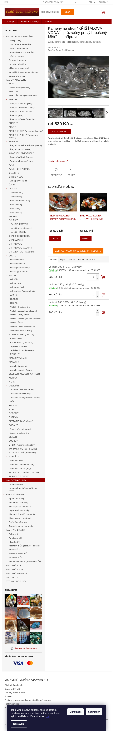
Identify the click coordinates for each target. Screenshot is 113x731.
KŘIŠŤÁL (13, 303)
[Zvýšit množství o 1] (97, 275)
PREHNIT (13, 405)
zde (47, 716)
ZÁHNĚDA (14, 456)
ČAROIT (13, 185)
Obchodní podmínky (53, 2)
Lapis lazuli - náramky (19, 510)
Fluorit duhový (16, 192)
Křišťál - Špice (16, 322)
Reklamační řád (12, 704)
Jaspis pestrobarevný (20, 267)
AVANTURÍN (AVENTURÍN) (21, 153)
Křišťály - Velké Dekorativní (22, 326)
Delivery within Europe (15, 692)
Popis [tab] (62, 259)
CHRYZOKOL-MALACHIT (21, 248)
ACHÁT (12, 83)
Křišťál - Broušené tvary (21, 307)
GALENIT (13, 220)
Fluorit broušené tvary (20, 200)
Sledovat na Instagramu (25, 648)
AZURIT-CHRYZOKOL (19, 169)
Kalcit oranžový (17, 287)
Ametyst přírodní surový (21, 111)
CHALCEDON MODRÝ (19, 236)
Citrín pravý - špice (18, 181)
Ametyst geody (17, 115)
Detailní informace (56, 161)
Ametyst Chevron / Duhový (22, 107)
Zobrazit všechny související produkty (78, 251)
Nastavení (18, 724)
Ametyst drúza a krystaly (21, 103)
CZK (91, 2)
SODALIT (13, 425)
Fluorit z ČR (14, 542)
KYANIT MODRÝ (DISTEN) (21, 334)
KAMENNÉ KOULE (15, 569)
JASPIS (12, 256)
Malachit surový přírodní (21, 370)
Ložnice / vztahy (16, 56)
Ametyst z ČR (15, 538)
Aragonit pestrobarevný (20, 149)
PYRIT (12, 409)
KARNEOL (14, 295)
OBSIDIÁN (14, 386)
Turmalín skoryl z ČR (18, 553)
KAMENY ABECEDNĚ (16, 80)
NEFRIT (12, 382)
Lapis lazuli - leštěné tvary (22, 350)
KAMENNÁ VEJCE (14, 565)
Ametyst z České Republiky (22, 119)
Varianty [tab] (53, 259)
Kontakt (8, 696)
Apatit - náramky (16, 498)
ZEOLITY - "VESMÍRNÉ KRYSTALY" (26, 472)
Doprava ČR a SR (13, 689)
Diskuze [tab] (71, 259)
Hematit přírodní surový (21, 228)
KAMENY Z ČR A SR (15, 530)
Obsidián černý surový (20, 393)
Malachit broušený (18, 366)
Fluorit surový (16, 204)
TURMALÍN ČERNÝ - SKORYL (23, 449)
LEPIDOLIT (14, 354)
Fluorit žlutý (15, 208)
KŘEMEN (13, 299)
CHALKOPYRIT (16, 240)
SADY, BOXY (12, 577)
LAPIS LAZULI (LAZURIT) (21, 342)
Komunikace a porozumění (21, 52)
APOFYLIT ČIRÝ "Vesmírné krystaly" (26, 131)
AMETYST (14, 99)
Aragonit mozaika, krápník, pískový (26, 145)
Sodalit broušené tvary (20, 433)
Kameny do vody (17, 484)
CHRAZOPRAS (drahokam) (22, 252)
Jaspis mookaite (17, 263)
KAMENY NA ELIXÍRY (16, 480)
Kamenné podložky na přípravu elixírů (23, 489)
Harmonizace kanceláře (20, 44)
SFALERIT (14, 437)
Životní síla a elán (17, 76)
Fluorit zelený (16, 196)
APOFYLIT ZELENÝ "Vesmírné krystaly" (23, 136)
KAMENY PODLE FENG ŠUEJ (20, 36)
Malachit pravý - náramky (21, 518)
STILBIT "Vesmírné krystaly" (22, 445)
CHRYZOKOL (15, 244)
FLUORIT (13, 188)
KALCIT (12, 275)
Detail (55, 238)
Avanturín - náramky (18, 502)
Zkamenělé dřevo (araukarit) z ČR (25, 561)
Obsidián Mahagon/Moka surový (25, 397)
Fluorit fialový (16, 212)
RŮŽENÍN (13, 417)
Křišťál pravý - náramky (20, 506)
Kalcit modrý (15, 283)
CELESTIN (14, 173)
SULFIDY (13, 441)
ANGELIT (13, 123)
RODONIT (14, 413)
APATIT (12, 127)
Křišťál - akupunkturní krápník (23, 311)
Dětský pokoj (15, 40)
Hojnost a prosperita (18, 48)
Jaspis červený (17, 259)
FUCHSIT (13, 216)
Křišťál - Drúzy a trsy (19, 315)
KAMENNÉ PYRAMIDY (16, 573)
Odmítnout (75, 712)
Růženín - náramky (18, 522)
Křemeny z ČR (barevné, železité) (24, 546)
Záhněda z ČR (16, 557)
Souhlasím (94, 712)
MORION (13, 378)
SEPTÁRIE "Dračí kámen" (21, 421)
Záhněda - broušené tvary (22, 464)
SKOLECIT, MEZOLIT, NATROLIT (24, 374)
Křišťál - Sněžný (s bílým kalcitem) (25, 318)
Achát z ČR (14, 534)
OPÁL (11, 401)
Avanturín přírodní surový (21, 157)
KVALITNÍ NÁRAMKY (16, 494)
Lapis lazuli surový (18, 346)
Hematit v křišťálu (18, 232)
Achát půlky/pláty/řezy (20, 87)
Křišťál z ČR (14, 550)
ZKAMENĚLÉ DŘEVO (19, 476)
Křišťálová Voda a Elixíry (21, 330)
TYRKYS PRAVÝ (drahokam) (22, 452)
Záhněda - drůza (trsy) (20, 468)
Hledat (68, 12)
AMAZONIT (14, 91)
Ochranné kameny (17, 60)
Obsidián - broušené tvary (22, 390)
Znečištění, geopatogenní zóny (23, 72)
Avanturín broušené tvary (21, 161)
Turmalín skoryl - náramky (21, 526)
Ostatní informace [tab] (86, 259)
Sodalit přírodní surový (20, 429)
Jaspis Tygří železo (19, 271)
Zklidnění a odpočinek (19, 68)
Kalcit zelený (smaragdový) (22, 291)
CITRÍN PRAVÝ (16, 177)
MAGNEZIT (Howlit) (18, 358)
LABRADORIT (15, 338)
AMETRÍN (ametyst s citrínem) (23, 95)
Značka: (61, 50)
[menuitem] (9, 21)
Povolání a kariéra (17, 64)
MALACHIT (14, 362)
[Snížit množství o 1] (97, 278)
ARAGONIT (14, 141)
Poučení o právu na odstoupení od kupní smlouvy (28, 700)
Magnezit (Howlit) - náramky (22, 514)
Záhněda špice (17, 460)
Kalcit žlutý (15, 279)
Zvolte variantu (59, 131)
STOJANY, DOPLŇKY (16, 581)
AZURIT (12, 165)
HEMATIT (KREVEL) (18, 224)
